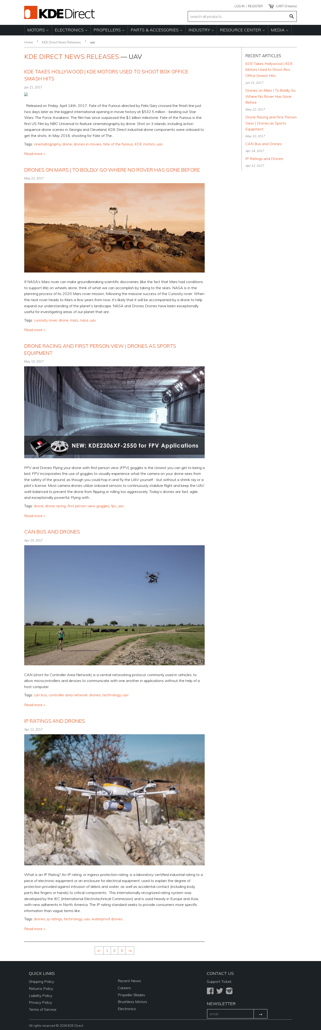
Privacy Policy (40, 1002)
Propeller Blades (131, 994)
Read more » (34, 153)
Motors (36, 30)
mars (74, 320)
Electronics (70, 30)
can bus (40, 695)
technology (111, 695)
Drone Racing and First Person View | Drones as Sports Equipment (271, 123)
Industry (199, 30)
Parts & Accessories (155, 30)
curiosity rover (45, 320)
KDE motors (145, 144)
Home (28, 42)
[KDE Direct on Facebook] (210, 992)
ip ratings (54, 918)
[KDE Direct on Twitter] (219, 992)
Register (255, 6)
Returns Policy (41, 988)
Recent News (129, 980)
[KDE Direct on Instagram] (229, 992)
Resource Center (241, 30)
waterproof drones (107, 918)
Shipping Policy (41, 981)
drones (95, 695)
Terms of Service (42, 1009)
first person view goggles (88, 506)
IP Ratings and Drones (54, 721)
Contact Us (220, 973)
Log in (239, 6)
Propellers (108, 30)
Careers (124, 987)
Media (278, 30)
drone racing (55, 506)
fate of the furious (118, 144)
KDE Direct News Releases (61, 42)
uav (160, 144)
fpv (113, 506)
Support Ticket (219, 981)
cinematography (47, 144)
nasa (84, 320)
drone (67, 144)
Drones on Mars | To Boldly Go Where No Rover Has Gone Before (112, 170)
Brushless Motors (132, 1001)
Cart (286, 6)
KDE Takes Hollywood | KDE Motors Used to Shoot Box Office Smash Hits (269, 69)
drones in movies (88, 144)
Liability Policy (40, 995)
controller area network (68, 695)
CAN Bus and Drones (52, 532)
